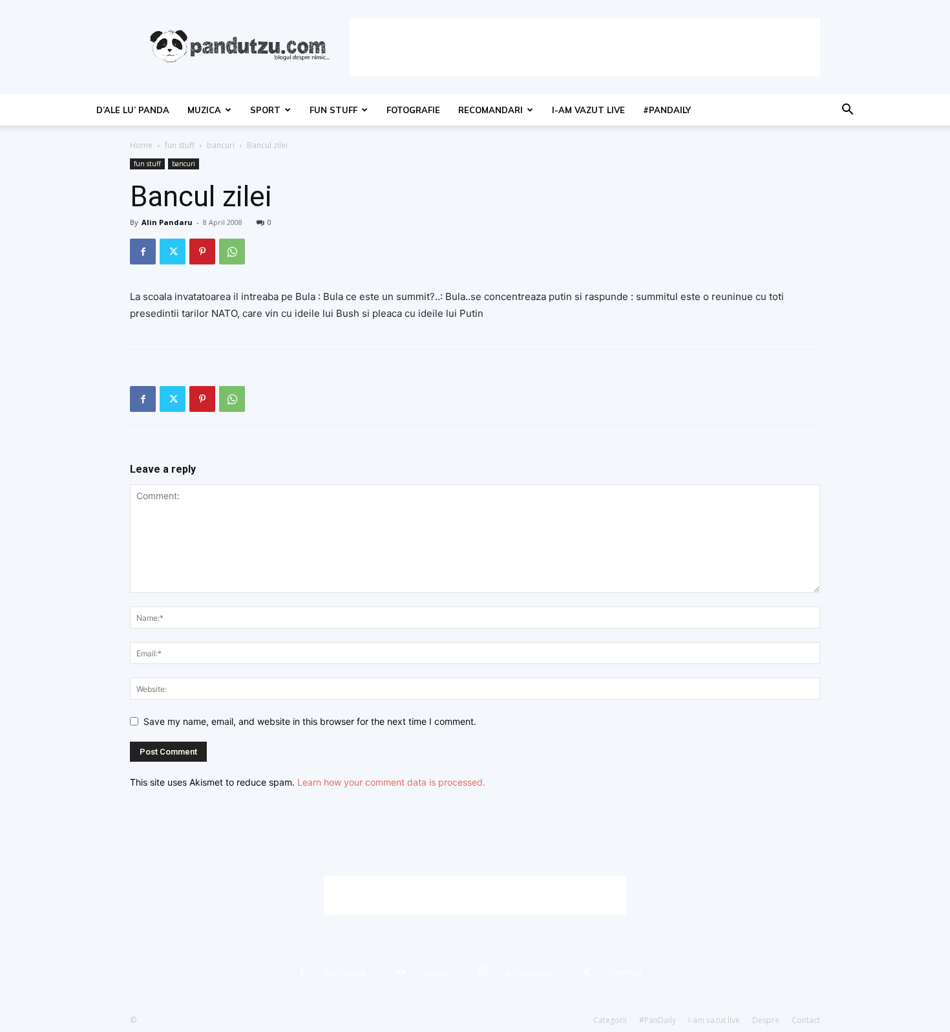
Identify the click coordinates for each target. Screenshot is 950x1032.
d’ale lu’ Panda (132, 110)
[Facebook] (143, 251)
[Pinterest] (202, 251)
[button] (847, 111)
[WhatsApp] (232, 251)
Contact (806, 1020)
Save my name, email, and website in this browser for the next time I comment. (309, 721)
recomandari (490, 110)
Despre (765, 1020)
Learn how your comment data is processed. (391, 782)
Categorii (610, 1020)
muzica (204, 110)
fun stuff (333, 110)
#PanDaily (667, 110)
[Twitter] (172, 251)
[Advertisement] (585, 47)
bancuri (221, 145)
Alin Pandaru (167, 222)
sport (265, 110)
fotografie (413, 110)
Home (141, 145)
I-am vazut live (588, 110)
